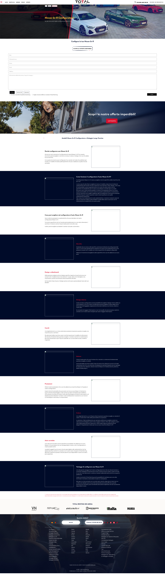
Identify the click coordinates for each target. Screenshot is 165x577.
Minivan (103, 543)
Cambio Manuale (105, 545)
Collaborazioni (72, 571)
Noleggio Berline (53, 558)
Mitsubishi (88, 543)
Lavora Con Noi (53, 540)
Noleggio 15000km (54, 560)
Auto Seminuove (105, 551)
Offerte (28, 2)
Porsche (88, 534)
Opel (87, 533)
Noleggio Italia (52, 542)
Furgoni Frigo (104, 533)
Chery (72, 549)
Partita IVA (12, 2)
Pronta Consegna (53, 552)
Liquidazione (52, 547)
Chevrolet (73, 542)
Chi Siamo (51, 529)
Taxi (102, 549)
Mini (87, 531)
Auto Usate (104, 542)
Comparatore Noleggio (107, 540)
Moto (6, 2)
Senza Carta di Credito (54, 549)
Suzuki (73, 538)
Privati (23, 2)
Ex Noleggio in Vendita (107, 556)
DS (86, 540)
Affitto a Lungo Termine (107, 531)
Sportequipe (89, 547)
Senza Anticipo (53, 531)
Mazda (87, 529)
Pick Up (103, 538)
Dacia (72, 529)
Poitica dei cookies (91, 571)
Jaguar (73, 533)
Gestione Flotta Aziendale (55, 538)
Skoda (87, 536)
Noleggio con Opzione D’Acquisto (110, 536)
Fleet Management (54, 551)
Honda (73, 531)
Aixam (73, 552)
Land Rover (89, 542)
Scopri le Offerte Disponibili (82, 48)
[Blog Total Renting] (117, 523)
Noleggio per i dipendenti (108, 554)
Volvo (87, 538)
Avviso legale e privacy (81, 571)
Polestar (88, 545)
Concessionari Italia (106, 529)
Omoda (73, 551)
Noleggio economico (54, 534)
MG (72, 545)
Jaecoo (87, 552)
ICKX (87, 551)
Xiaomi (73, 547)
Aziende (18, 2)
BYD (87, 549)
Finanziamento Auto (54, 545)
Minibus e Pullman (106, 547)
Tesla (72, 540)
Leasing (51, 543)
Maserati (73, 543)
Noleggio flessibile (53, 533)
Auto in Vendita (53, 556)
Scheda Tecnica (105, 534)
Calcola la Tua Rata (53, 554)
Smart (73, 534)
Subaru (73, 536)
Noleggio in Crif (53, 536)
